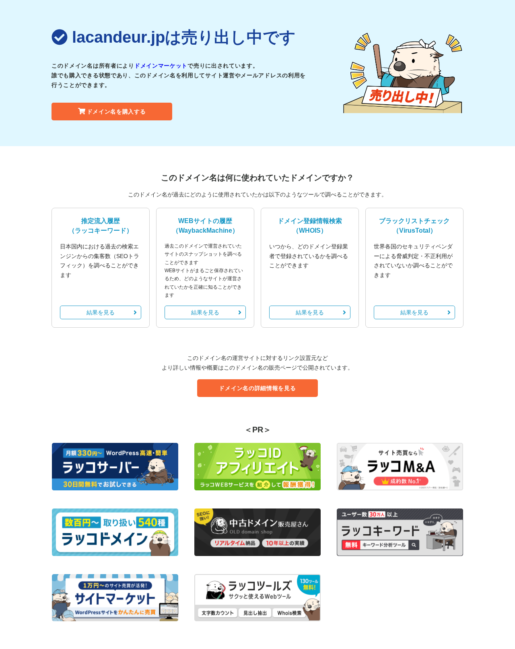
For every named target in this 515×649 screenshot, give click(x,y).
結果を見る (101, 312)
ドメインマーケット (160, 65)
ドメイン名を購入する (116, 111)
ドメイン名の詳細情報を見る (257, 388)
